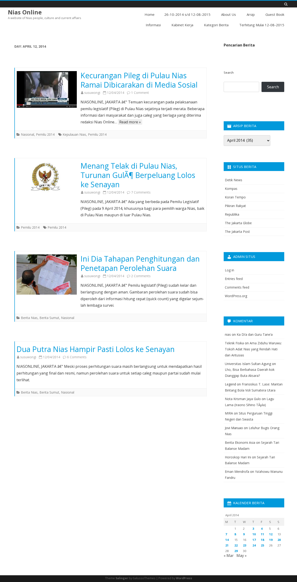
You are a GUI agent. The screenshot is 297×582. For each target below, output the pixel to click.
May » (241, 555)
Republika (232, 214)
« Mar (229, 555)
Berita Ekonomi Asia (240, 442)
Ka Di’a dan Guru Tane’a (255, 334)
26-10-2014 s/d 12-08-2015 (187, 14)
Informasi (153, 25)
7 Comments (141, 192)
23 (244, 545)
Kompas (231, 188)
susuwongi (92, 92)
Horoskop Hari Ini (238, 457)
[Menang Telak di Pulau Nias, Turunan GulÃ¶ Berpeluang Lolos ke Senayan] (46, 177)
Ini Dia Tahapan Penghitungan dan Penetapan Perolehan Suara (140, 263)
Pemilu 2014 (45, 134)
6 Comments (77, 357)
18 (262, 540)
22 (236, 545)
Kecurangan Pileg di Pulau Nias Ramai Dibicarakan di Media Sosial (139, 80)
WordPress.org (236, 296)
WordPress (184, 578)
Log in (229, 270)
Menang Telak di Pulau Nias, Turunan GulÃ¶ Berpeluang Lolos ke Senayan (138, 175)
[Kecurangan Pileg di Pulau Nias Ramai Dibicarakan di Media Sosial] (46, 89)
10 (254, 534)
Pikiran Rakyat (235, 206)
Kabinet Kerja (182, 25)
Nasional (27, 134)
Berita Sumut (49, 318)
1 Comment (140, 92)
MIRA (229, 413)
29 (236, 551)
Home (150, 14)
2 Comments (141, 276)
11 (262, 534)
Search (229, 72)
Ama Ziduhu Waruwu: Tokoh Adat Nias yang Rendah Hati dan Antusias (253, 349)
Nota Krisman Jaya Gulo (243, 399)
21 (227, 545)
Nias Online (25, 12)
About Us (228, 14)
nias (228, 334)
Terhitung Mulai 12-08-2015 (261, 25)
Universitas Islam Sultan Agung (248, 364)
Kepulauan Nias (74, 134)
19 (270, 540)
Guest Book (274, 14)
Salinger (122, 578)
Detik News (233, 180)
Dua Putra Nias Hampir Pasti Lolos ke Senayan (95, 349)
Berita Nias (29, 318)
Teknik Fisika (234, 343)
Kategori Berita (216, 25)
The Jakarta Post (237, 231)
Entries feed (234, 278)
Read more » (130, 122)
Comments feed (237, 287)
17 (254, 540)
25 (262, 545)
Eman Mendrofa (237, 471)
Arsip (251, 14)
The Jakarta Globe (238, 223)
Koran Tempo (235, 197)
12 (270, 534)
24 (254, 545)
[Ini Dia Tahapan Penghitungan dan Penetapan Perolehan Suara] (46, 274)
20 (279, 540)
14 (227, 540)
